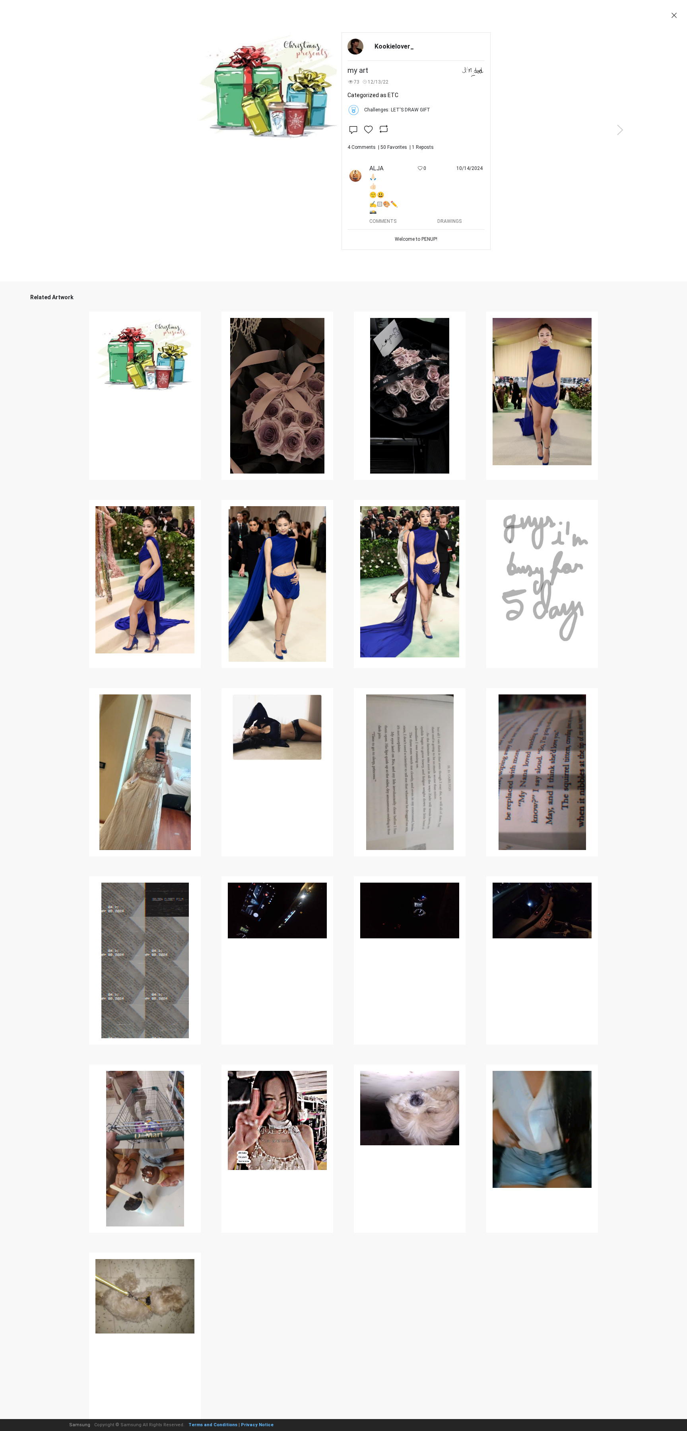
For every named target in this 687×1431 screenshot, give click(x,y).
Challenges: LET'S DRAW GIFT (397, 110)
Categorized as (372, 95)
